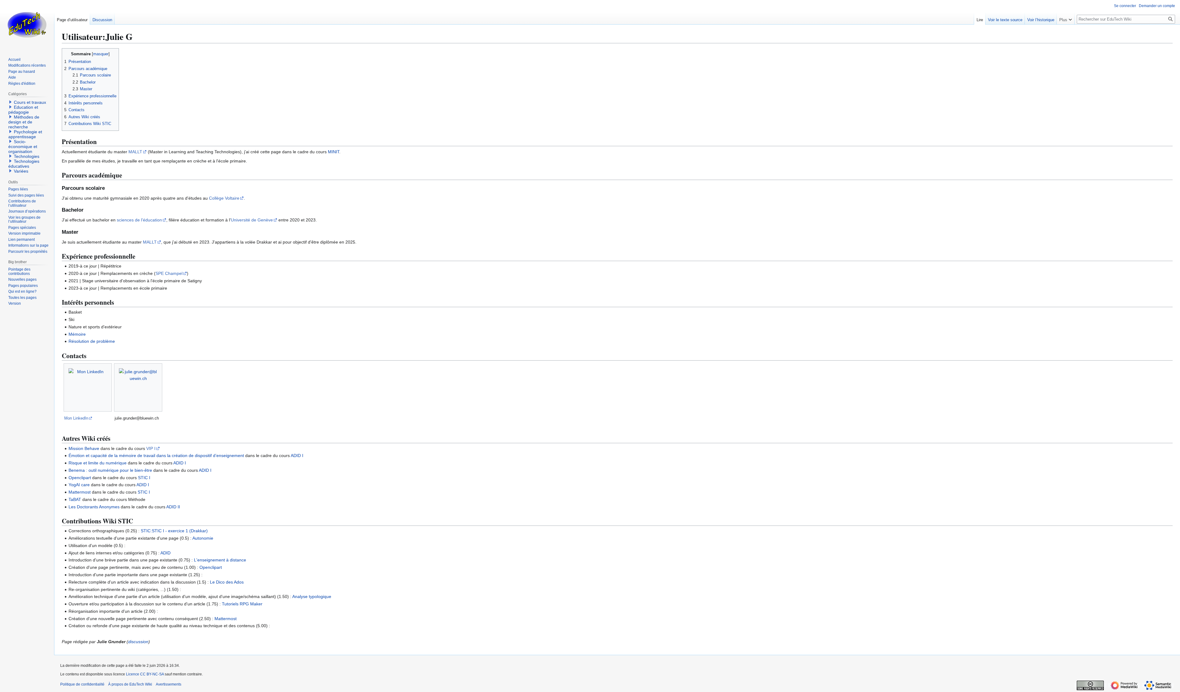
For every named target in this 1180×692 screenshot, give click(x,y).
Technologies (26, 156)
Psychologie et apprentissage (25, 134)
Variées (21, 171)
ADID (165, 552)
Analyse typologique (311, 596)
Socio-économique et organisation (22, 146)
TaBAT (75, 499)
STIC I (144, 477)
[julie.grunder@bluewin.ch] (138, 387)
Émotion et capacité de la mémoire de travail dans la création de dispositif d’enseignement (156, 455)
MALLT (135, 151)
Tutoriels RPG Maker (242, 603)
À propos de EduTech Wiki (130, 684)
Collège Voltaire (224, 198)
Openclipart (80, 477)
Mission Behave (84, 448)
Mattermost (80, 492)
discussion (138, 641)
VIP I (150, 448)
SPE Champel (169, 273)
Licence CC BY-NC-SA (145, 674)
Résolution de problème (92, 341)
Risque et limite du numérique (98, 462)
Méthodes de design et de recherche (23, 122)
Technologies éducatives (23, 164)
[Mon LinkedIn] (88, 387)
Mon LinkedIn (76, 418)
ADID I (297, 455)
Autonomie (202, 538)
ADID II (173, 506)
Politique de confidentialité (82, 684)
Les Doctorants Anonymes (94, 506)
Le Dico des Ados (227, 582)
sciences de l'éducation (139, 219)
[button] (1065, 18)
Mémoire (77, 334)
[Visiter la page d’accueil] (27, 24)
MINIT (333, 151)
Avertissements (168, 684)
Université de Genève (252, 219)
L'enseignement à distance (220, 559)
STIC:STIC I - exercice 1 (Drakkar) (174, 530)
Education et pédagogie (23, 110)
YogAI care (79, 484)
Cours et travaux (30, 102)
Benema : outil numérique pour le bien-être (110, 470)
